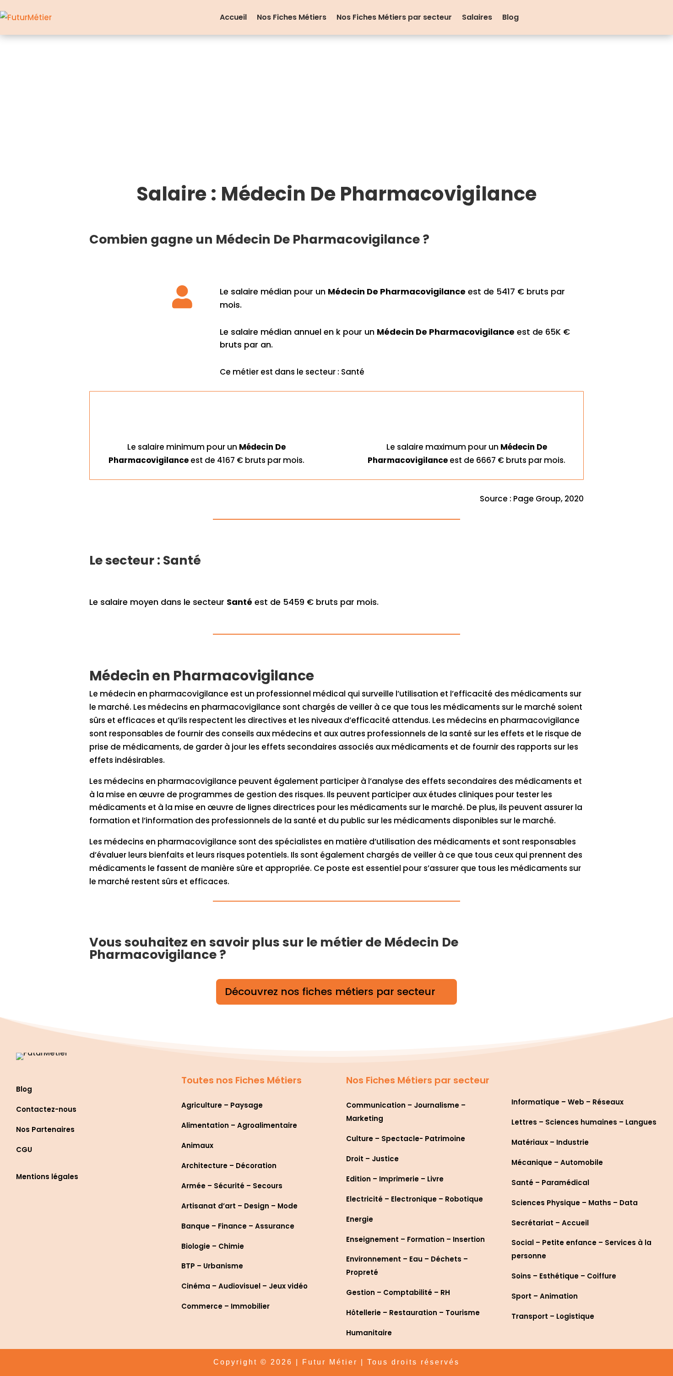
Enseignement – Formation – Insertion (415, 1239)
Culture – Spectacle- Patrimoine (405, 1138)
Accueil (233, 17)
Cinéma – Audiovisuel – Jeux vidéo (244, 1286)
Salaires (477, 17)
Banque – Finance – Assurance (237, 1226)
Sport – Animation (544, 1296)
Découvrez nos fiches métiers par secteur (330, 991)
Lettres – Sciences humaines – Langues (584, 1122)
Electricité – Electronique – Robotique (414, 1199)
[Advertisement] (336, 103)
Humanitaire (369, 1333)
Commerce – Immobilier (225, 1306)
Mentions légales (47, 1176)
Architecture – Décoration (229, 1165)
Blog (510, 17)
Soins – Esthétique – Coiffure (563, 1276)
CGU (24, 1149)
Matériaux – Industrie (550, 1142)
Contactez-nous (46, 1109)
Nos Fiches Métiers (291, 17)
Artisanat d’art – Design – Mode (239, 1206)
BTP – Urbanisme (212, 1266)
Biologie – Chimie (212, 1246)
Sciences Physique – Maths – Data (574, 1202)
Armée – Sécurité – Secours (231, 1186)
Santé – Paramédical (550, 1182)
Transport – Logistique (552, 1316)
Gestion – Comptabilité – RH (398, 1292)
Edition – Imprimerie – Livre (395, 1179)
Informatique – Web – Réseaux (567, 1102)
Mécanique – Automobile (557, 1162)
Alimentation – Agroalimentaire (239, 1125)
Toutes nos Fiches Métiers (241, 1080)
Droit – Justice (372, 1159)
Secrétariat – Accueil (550, 1223)
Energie (359, 1219)
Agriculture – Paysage (222, 1105)
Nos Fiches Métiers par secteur (394, 17)
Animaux (197, 1145)
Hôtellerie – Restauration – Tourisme (413, 1312)
